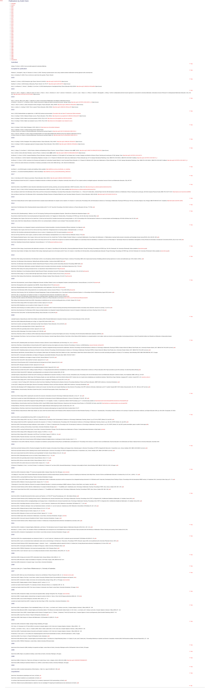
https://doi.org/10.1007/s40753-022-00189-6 (23, 94)
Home (1, 0)
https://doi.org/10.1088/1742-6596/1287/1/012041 (91, 150)
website (103, 429)
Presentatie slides (57, 113)
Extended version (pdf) (68, 575)
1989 (12, 55)
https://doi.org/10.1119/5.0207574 (56, 84)
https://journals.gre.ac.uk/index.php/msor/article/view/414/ (98, 187)
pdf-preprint (61, 268)
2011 (12, 27)
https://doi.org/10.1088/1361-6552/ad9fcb (86, 86)
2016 (12, 19)
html (53, 321)
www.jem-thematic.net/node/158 (96, 345)
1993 (12, 52)
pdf (93, 207)
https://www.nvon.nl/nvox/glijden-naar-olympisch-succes (60, 120)
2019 (12, 15)
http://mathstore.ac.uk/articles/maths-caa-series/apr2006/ (114, 403)
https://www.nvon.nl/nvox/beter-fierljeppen (50, 127)
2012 (12, 25)
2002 (12, 40)
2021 (12, 12)
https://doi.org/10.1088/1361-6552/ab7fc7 (66, 141)
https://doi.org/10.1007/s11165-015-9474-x (107, 194)
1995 (12, 50)
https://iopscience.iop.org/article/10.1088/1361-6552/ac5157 (65, 116)
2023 (12, 9)
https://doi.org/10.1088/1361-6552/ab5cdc (68, 144)
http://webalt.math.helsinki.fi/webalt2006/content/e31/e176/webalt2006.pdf (111, 400)
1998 (12, 46)
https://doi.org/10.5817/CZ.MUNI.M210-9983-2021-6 (64, 131)
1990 (12, 53)
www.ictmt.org (141, 248)
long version (59, 242)
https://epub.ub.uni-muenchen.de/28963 (182, 191)
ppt (97, 505)
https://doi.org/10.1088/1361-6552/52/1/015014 (60, 178)
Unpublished (14, 59)
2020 (12, 14)
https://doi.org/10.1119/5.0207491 (53, 81)
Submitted (13, 3)
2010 (12, 28)
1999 (12, 45)
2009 (12, 30)
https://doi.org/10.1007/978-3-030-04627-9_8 (177, 160)
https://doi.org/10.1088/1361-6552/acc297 (62, 107)
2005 (12, 36)
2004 (12, 37)
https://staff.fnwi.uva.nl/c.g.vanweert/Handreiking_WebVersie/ (57, 171)
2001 (12, 42)
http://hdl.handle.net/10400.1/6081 (175, 200)
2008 (12, 31)
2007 (12, 33)
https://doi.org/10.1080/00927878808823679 (77, 660)
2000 (12, 43)
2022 (12, 11)
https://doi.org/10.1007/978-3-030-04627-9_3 (147, 157)
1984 (12, 58)
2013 (12, 24)
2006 (12, 34)
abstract (75, 342)
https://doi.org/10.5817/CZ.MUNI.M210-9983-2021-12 (65, 135)
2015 (12, 21)
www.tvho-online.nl (146, 377)
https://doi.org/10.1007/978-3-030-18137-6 (132, 155)
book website (66, 472)
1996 (12, 49)
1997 (12, 48)
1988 (12, 56)
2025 (12, 6)
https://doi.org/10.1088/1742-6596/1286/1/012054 (67, 153)
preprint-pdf (70, 232)
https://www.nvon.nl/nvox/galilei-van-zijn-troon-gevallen (59, 118)
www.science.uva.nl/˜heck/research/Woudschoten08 (76, 297)
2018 (12, 16)
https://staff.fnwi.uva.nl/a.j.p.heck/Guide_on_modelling (58, 169)
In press (13, 5)
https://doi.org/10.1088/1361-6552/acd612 (67, 104)
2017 (12, 18)
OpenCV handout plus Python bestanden (72, 113)
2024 (12, 8)
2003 (12, 39)
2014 (12, 22)
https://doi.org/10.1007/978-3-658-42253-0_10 (81, 102)
